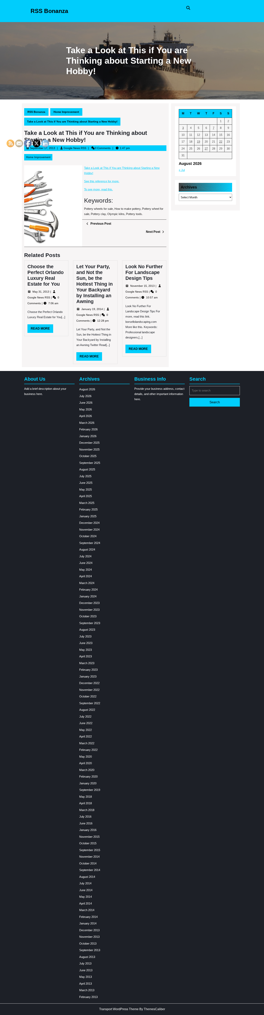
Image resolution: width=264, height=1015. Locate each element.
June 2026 (85, 402)
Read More (91, 358)
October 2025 (87, 456)
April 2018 (85, 803)
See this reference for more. (101, 181)
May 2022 (85, 729)
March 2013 (86, 990)
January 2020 (87, 783)
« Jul (182, 170)
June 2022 (85, 723)
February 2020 (88, 776)
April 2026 (85, 416)
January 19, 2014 (92, 309)
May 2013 (85, 976)
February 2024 (88, 589)
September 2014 (89, 870)
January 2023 (87, 676)
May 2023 (85, 649)
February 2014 (88, 916)
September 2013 (89, 950)
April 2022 (85, 736)
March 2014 (86, 910)
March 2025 (86, 503)
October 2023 (87, 616)
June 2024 (85, 562)
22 (220, 141)
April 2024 (85, 576)
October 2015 (87, 843)
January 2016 (87, 830)
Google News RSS (75, 148)
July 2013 (85, 963)
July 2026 (85, 396)
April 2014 (85, 903)
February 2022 (88, 749)
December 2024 (89, 522)
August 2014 (87, 876)
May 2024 (85, 569)
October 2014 (87, 863)
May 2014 (85, 896)
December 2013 (89, 930)
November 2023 (89, 609)
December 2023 (89, 603)
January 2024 (87, 596)
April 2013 (85, 983)
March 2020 (86, 770)
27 (206, 148)
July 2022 (85, 716)
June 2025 (85, 482)
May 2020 (85, 756)
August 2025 (87, 469)
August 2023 (87, 629)
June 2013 (85, 970)
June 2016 (85, 823)
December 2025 (89, 442)
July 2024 (85, 556)
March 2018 (86, 810)
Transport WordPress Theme (119, 1009)
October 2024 (87, 536)
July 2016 (85, 816)
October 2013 (87, 943)
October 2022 (87, 696)
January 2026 (87, 436)
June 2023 (85, 643)
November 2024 (89, 529)
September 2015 (89, 850)
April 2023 (85, 656)
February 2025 (88, 509)
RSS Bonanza (49, 11)
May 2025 (85, 489)
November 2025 (89, 449)
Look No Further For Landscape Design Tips (144, 272)
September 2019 (89, 789)
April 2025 (85, 496)
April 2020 (85, 763)
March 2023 (86, 663)
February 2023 (88, 669)
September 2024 (89, 543)
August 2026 (87, 389)
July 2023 (85, 636)
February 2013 (88, 997)
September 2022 (89, 703)
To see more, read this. (98, 189)
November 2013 (89, 936)
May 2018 (85, 796)
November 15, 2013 (142, 285)
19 (198, 141)
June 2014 (85, 890)
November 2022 (89, 689)
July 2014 (85, 883)
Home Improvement (66, 111)
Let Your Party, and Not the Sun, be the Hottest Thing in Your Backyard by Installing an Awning (94, 284)
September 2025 (89, 462)
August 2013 (87, 956)
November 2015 (89, 836)
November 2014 (89, 856)
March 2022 (86, 743)
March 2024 (86, 583)
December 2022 (89, 683)
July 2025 (85, 476)
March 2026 (86, 422)
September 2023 (89, 623)
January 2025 (87, 516)
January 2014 (87, 923)
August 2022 (87, 709)
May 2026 (85, 409)
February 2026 (88, 429)
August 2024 (87, 549)
